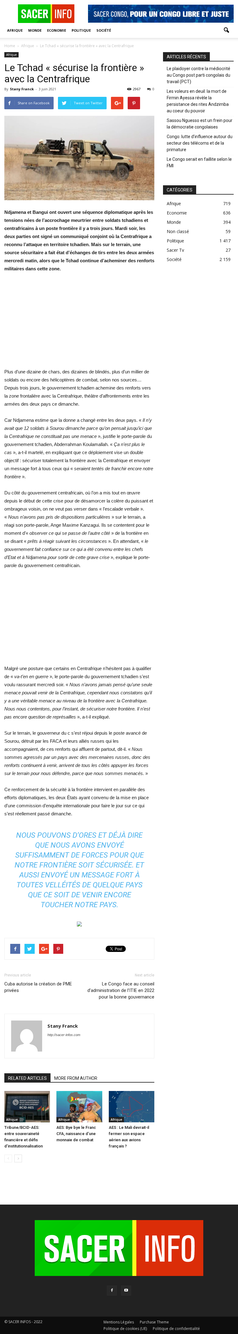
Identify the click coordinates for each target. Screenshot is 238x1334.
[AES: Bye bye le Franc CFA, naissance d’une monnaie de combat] (79, 1106)
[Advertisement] (79, 324)
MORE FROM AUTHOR (75, 1078)
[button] (226, 30)
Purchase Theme (154, 1322)
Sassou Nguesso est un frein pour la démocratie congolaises (199, 123)
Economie (56, 30)
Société (103, 30)
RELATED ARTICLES (27, 1078)
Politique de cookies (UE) (125, 1328)
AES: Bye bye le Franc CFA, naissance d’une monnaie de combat (76, 1133)
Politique (81, 30)
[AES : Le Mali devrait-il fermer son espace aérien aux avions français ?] (131, 1106)
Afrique (15, 30)
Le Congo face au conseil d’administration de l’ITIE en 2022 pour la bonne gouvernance (120, 990)
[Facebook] (112, 1291)
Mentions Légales (119, 1322)
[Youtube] (126, 1291)
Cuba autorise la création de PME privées (38, 987)
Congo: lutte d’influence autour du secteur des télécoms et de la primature (199, 143)
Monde (35, 30)
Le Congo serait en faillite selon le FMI (199, 162)
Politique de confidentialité (176, 1328)
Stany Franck (22, 89)
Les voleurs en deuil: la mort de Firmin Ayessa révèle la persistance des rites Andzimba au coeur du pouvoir (198, 101)
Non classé (178, 231)
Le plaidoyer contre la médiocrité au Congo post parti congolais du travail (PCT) (198, 75)
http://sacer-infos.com (63, 1035)
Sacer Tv (175, 250)
